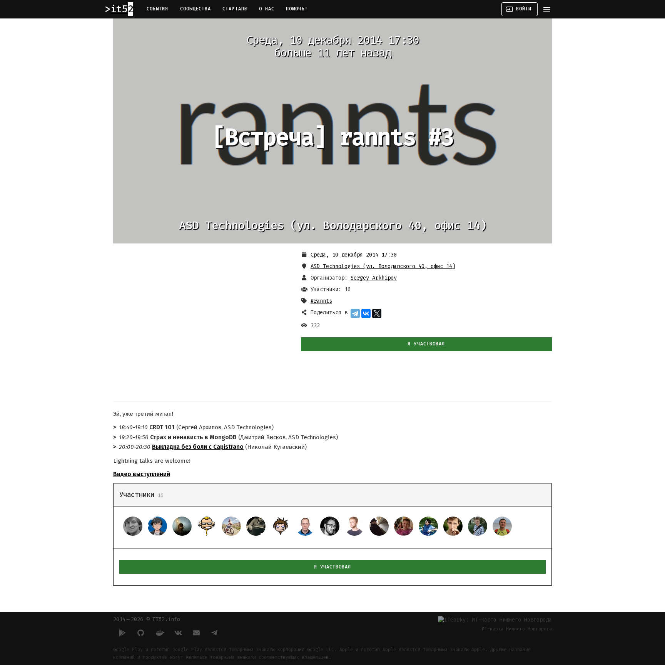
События (158, 9)
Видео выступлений (141, 474)
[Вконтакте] (178, 632)
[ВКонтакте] (366, 313)
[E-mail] (196, 632)
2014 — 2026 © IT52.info (146, 619)
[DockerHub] (159, 632)
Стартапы (234, 9)
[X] (376, 313)
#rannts (321, 301)
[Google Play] (122, 632)
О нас (266, 9)
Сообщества (195, 9)
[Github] (141, 632)
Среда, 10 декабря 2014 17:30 (354, 255)
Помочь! (297, 9)
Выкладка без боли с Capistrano (198, 446)
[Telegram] (355, 313)
